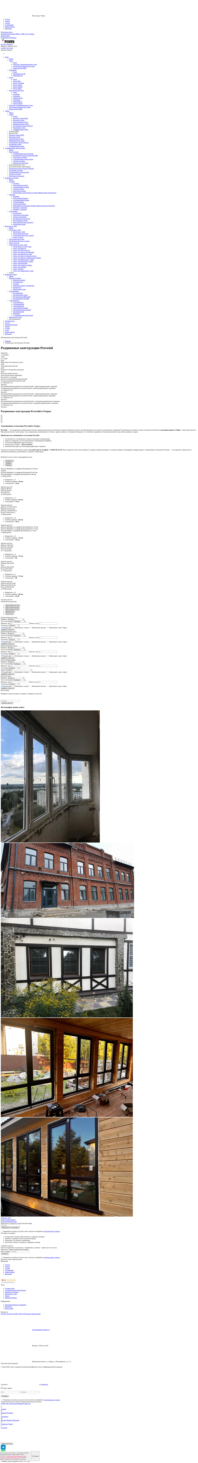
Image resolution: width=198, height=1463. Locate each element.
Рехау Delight (17, 87)
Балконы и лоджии (11, 178)
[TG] (3, 1449)
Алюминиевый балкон (21, 200)
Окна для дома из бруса (21, 250)
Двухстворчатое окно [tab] (12, 607)
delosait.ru (44, 1384)
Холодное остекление (20, 215)
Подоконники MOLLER (21, 297)
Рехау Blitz (17, 81)
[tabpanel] (99, 487)
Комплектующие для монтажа (23, 286)
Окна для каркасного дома (22, 254)
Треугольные (17, 103)
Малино (9, 1420)
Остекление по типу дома (18, 245)
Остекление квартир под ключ (24, 66)
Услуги (7, 19)
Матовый (16, 313)
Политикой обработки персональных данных (16, 1456)
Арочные (16, 94)
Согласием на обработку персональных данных (10, 1457)
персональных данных (52, 1231)
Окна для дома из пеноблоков (23, 252)
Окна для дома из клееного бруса (25, 256)
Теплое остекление (20, 217)
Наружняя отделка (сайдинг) (23, 222)
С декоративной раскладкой (23, 315)
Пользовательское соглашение (15, 1305)
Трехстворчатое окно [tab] (12, 609)
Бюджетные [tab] (9, 461)
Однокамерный (18, 304)
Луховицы (4, 1416)
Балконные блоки (19, 224)
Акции (7, 21)
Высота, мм (34, 623)
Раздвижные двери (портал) (23, 126)
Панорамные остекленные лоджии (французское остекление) (34, 193)
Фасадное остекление (20, 163)
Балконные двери (19, 128)
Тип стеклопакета (7, 621)
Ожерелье (4, 1424)
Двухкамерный (18, 306)
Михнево (16, 1420)
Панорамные (17, 102)
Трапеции (16, 96)
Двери (7, 111)
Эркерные (16, 100)
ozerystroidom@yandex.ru (41, 1330)
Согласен (35, 1456)
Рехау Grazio (17, 85)
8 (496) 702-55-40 (7, 48)
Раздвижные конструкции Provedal (25, 155)
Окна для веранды (19, 248)
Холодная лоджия (19, 191)
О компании (9, 25)
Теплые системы (19, 161)
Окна (7, 57)
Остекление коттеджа (20, 233)
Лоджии (12, 181)
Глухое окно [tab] (9, 614)
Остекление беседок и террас (23, 235)
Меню (11, 59)
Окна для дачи (18, 237)
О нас (7, 330)
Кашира (3, 1413)
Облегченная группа (20, 122)
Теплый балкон (18, 202)
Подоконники (18, 282)
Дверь (3, 670)
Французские (18, 98)
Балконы (12, 194)
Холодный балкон (19, 204)
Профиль (4, 619)
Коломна (10, 1413)
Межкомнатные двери (21, 124)
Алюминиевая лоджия (21, 187)
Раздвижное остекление (21, 219)
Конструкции (14, 152)
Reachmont (12, 70)
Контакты (8, 28)
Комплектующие (11, 274)
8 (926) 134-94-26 (7, 44)
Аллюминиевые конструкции (15, 1290)
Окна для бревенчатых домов (23, 260)
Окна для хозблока (19, 267)
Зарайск (3, 1409)
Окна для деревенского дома (23, 271)
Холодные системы (20, 157)
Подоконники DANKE (21, 299)
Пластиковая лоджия (20, 185)
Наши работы (10, 27)
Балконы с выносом (20, 207)
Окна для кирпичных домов (23, 261)
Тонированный (18, 312)
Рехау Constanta (18, 83)
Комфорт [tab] (8, 463)
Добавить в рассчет (8, 629)
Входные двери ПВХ (20, 118)
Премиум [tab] (8, 465)
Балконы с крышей (20, 209)
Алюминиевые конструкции (15, 148)
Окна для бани (18, 269)
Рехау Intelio (17, 89)
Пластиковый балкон (20, 198)
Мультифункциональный (22, 310)
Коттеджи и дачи (11, 226)
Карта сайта (9, 1308)
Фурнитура (17, 287)
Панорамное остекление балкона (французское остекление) (34, 206)
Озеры (10, 1424)
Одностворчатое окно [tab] (12, 605)
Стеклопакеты (14, 300)
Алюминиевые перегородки (23, 159)
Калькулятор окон (11, 325)
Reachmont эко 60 (19, 74)
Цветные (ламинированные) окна (25, 64)
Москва (3, 1420)
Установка (4, 625)
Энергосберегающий (20, 308)
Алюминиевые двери (20, 129)
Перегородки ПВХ (20, 68)
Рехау (11, 77)
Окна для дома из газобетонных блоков (27, 258)
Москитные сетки (19, 289)
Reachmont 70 (18, 76)
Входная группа (18, 120)
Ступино (4, 1428)
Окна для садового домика (22, 265)
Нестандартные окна (16, 90)
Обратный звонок (7, 1444)
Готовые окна (10, 321)
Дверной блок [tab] (10, 612)
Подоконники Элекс (20, 295)
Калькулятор (5, 36)
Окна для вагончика (20, 263)
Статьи (7, 23)
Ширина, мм (5, 623)
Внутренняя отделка (20, 220)
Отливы (16, 284)
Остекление (13, 211)
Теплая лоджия (18, 189)
